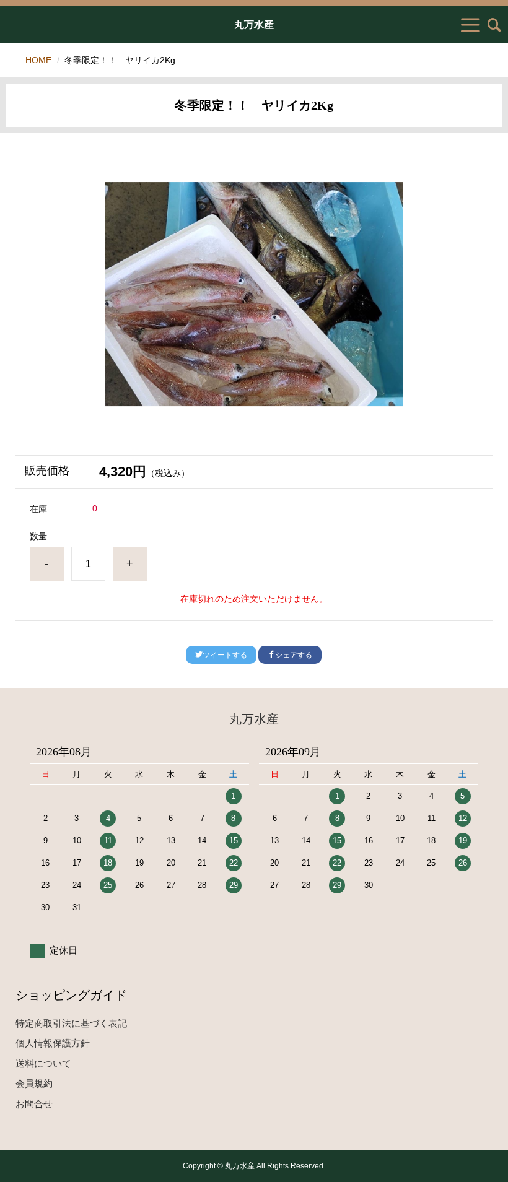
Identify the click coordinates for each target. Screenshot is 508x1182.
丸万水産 (254, 25)
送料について (43, 1063)
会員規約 (34, 1083)
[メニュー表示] (470, 24)
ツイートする (225, 655)
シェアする (293, 655)
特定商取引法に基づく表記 (71, 1023)
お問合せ (34, 1103)
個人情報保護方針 (52, 1043)
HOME (38, 60)
